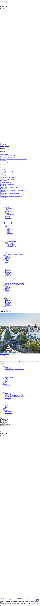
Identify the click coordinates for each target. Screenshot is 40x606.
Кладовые (9, 155)
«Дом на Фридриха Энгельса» (10, 214)
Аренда (6, 263)
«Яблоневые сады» (8, 218)
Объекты (2, 155)
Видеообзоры (7, 258)
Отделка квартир (8, 237)
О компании (4, 268)
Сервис (3, 266)
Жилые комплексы (5, 207)
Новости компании (8, 257)
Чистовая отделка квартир (11, 240)
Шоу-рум (6, 242)
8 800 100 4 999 (3, 429)
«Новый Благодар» (8, 211)
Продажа (6, 262)
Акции (3, 365)
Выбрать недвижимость (4, 146)
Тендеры (4, 265)
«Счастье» (6, 217)
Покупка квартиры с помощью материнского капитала (14, 253)
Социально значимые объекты (12, 246)
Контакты (4, 276)
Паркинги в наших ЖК (11, 236)
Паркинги (5, 155)
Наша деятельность (8, 270)
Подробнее (2, 355)
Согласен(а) (2, 363)
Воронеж (14, 223)
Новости (4, 255)
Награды (6, 271)
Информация (7, 274)
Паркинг (4, 264)
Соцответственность (8, 272)
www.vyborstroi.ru (35, 603)
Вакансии (4, 267)
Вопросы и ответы (8, 275)
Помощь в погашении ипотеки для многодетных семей (14, 254)
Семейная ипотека (8, 252)
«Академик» (7, 210)
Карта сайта (26, 598)
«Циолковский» (7, 216)
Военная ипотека (8, 251)
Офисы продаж (3, 417)
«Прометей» (7, 219)
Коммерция (13, 155)
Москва (7, 223)
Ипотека (6, 249)
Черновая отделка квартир (11, 241)
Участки (6, 293)
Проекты (4, 224)
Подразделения (7, 273)
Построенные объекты (9, 243)
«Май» (6, 215)
